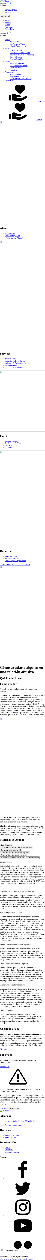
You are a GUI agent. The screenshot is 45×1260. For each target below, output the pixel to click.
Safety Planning (16, 74)
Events (7, 25)
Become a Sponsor (17, 63)
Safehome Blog (11, 1137)
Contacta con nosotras (13, 1125)
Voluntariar (9, 1150)
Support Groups (16, 57)
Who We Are (15, 42)
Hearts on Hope (16, 68)
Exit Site (3, 1108)
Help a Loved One (17, 76)
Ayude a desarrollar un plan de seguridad (15, 853)
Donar (7, 1148)
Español (3, 6)
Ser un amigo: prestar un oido (11, 850)
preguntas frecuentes (12, 1135)
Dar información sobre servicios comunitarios (16, 847)
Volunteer (13, 70)
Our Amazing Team (17, 44)
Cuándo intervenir (33, 858)
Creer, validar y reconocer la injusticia (14, 855)
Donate (39, 101)
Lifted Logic (28, 1259)
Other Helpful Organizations (20, 79)
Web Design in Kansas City (10, 1259)
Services (8, 23)
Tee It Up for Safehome (18, 66)
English (3, 3)
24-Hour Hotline (16, 50)
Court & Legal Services (18, 59)
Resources (9, 27)
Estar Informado (6, 845)
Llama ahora (4, 1049)
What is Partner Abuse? (18, 46)
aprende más (4, 1067)
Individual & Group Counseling (22, 55)
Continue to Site (13, 1108)
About (7, 20)
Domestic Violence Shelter (20, 53)
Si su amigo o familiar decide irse (12, 858)
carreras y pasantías (12, 1152)
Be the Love (9, 29)
